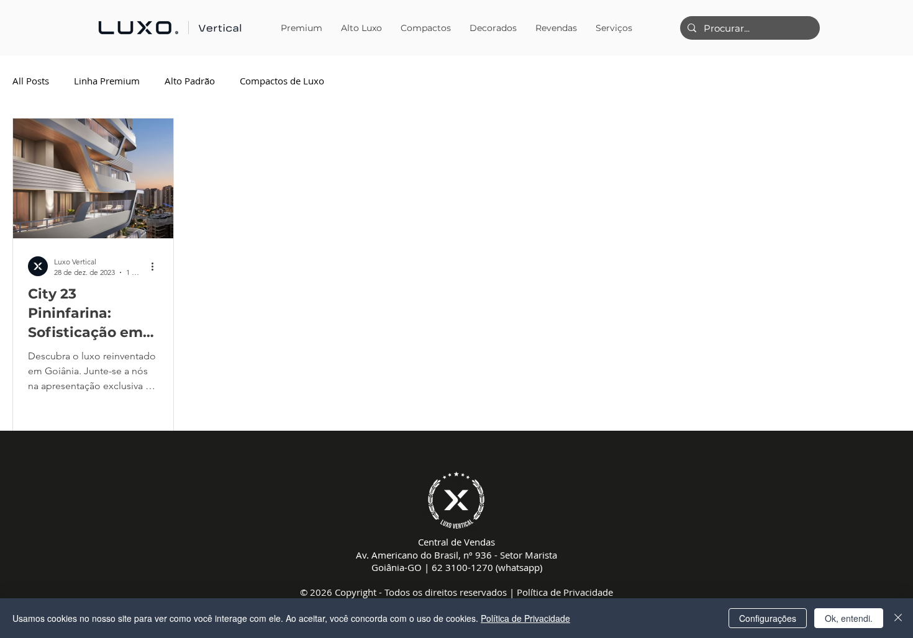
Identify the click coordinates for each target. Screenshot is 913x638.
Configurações (767, 618)
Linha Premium (107, 80)
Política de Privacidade (565, 592)
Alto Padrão (190, 80)
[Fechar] (898, 618)
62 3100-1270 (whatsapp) (487, 567)
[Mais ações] (156, 266)
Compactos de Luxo (282, 80)
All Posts (30, 80)
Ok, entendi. (849, 618)
